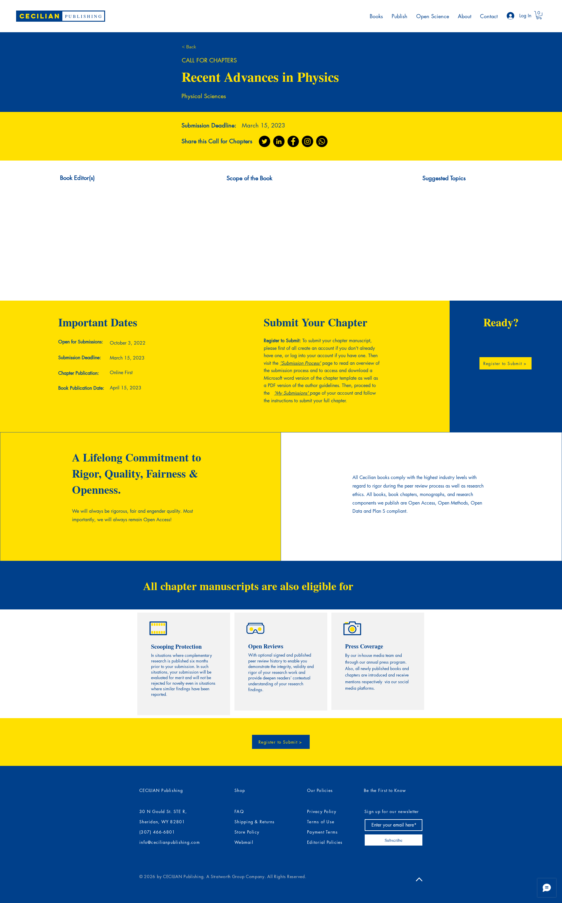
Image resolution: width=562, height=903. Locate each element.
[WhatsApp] (322, 141)
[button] (539, 15)
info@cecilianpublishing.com (169, 842)
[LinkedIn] (279, 141)
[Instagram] (307, 141)
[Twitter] (264, 141)
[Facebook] (293, 141)
